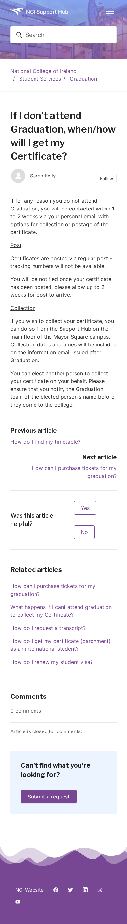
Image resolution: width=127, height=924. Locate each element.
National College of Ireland (43, 71)
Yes (85, 508)
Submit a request (49, 796)
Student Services (40, 79)
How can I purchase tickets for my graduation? (52, 590)
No (84, 532)
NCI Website (29, 890)
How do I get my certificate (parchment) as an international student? (60, 645)
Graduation (83, 79)
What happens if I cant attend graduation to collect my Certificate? (61, 611)
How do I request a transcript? (48, 628)
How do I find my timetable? (45, 441)
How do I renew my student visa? (51, 662)
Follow (106, 178)
